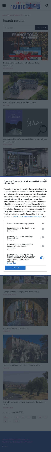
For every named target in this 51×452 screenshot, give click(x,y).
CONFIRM (15, 268)
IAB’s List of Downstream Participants (28, 216)
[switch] (42, 229)
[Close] (46, 181)
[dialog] (25, 226)
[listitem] (25, 223)
